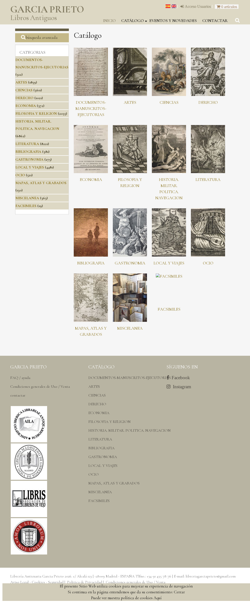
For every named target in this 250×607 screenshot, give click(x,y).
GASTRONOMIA (29, 159)
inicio (109, 20)
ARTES (21, 82)
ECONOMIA (25, 106)
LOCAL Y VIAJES (29, 167)
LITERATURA (27, 144)
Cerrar (179, 592)
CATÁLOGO (132, 21)
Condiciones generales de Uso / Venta (40, 386)
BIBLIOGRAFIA (28, 151)
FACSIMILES (25, 206)
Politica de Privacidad (84, 582)
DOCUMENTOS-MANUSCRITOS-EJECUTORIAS (90, 108)
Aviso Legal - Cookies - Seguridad (36, 582)
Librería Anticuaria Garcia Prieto (37, 576)
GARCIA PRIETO (47, 13)
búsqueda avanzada (42, 37)
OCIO (20, 175)
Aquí (158, 597)
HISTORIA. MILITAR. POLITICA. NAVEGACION (129, 430)
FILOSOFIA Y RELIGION (36, 113)
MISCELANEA (27, 198)
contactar (215, 20)
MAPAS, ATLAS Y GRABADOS (40, 183)
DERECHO (24, 98)
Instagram (180, 386)
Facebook (179, 377)
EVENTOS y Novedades (173, 20)
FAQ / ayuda (20, 377)
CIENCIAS (23, 90)
